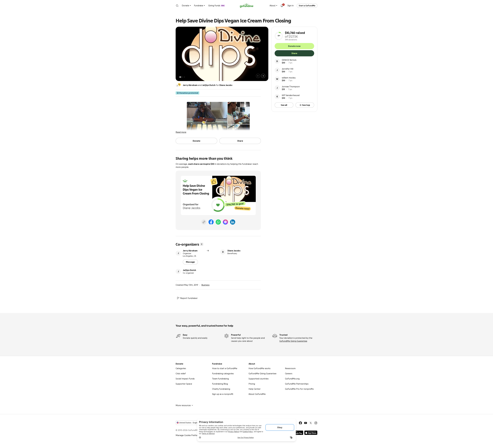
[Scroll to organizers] (179, 84)
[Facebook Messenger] (225, 222)
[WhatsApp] (218, 222)
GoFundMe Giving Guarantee (293, 341)
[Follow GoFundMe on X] (310, 423)
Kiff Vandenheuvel (291, 95)
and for (207, 85)
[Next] (263, 76)
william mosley (289, 78)
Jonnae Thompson (291, 86)
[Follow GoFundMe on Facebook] (300, 423)
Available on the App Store (310, 433)
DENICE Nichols (289, 60)
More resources (183, 405)
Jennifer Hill (287, 69)
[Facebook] (211, 222)
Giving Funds (216, 5)
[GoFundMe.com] (246, 5)
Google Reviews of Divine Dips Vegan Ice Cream (199, 151)
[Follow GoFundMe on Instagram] (315, 423)
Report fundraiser (189, 298)
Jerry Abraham (190, 250)
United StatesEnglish (189, 423)
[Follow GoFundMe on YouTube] (305, 423)
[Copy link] (203, 222)
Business (205, 285)
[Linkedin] (232, 222)
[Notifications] (281, 5)
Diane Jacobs (233, 250)
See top (306, 105)
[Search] (177, 5)
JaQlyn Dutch (189, 270)
